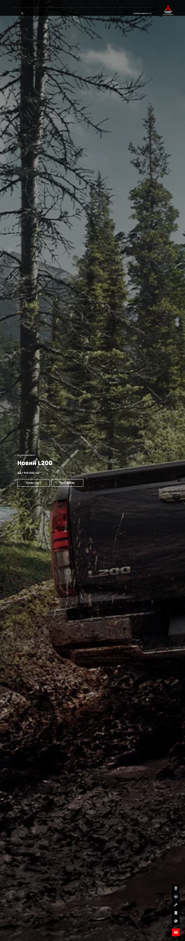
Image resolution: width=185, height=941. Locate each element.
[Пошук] (22, 13)
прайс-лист (33, 483)
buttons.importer (141, 13)
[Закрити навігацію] (176, 932)
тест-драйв (67, 483)
